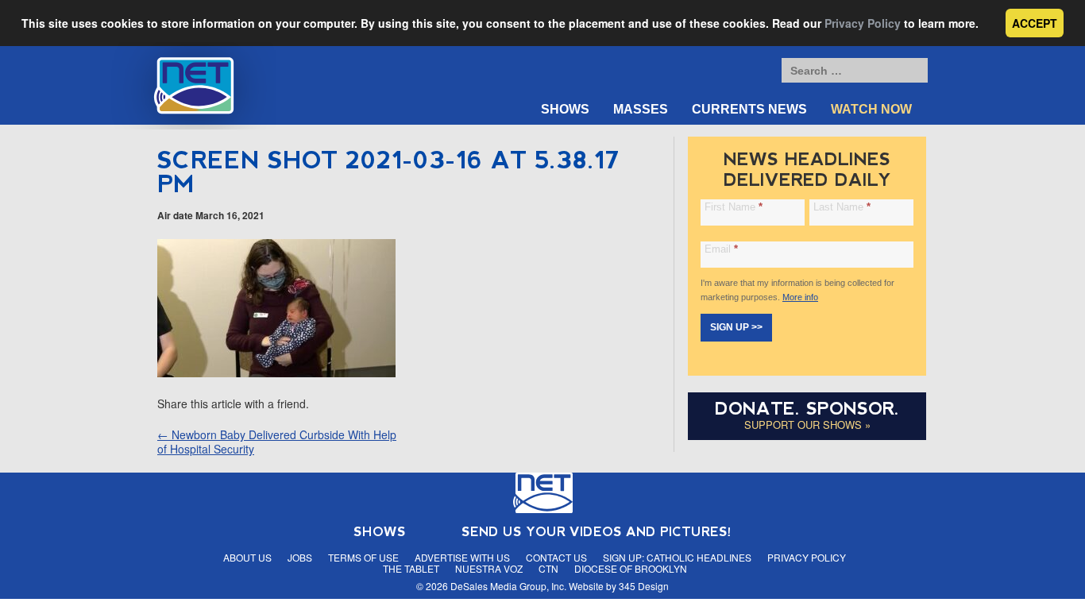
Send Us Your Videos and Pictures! (596, 532)
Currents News (749, 109)
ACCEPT (1034, 23)
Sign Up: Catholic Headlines (677, 557)
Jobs (300, 557)
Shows (565, 109)
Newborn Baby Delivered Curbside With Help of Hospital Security (276, 442)
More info (800, 297)
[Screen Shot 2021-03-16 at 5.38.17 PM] (276, 372)
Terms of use (363, 557)
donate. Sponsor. (807, 409)
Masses (640, 109)
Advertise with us (462, 557)
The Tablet (411, 568)
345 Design (644, 586)
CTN (548, 568)
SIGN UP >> (736, 327)
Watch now (871, 109)
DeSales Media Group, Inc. (508, 586)
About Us (247, 557)
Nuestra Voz (489, 568)
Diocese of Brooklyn (630, 568)
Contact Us (556, 557)
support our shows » (807, 424)
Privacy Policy (862, 23)
